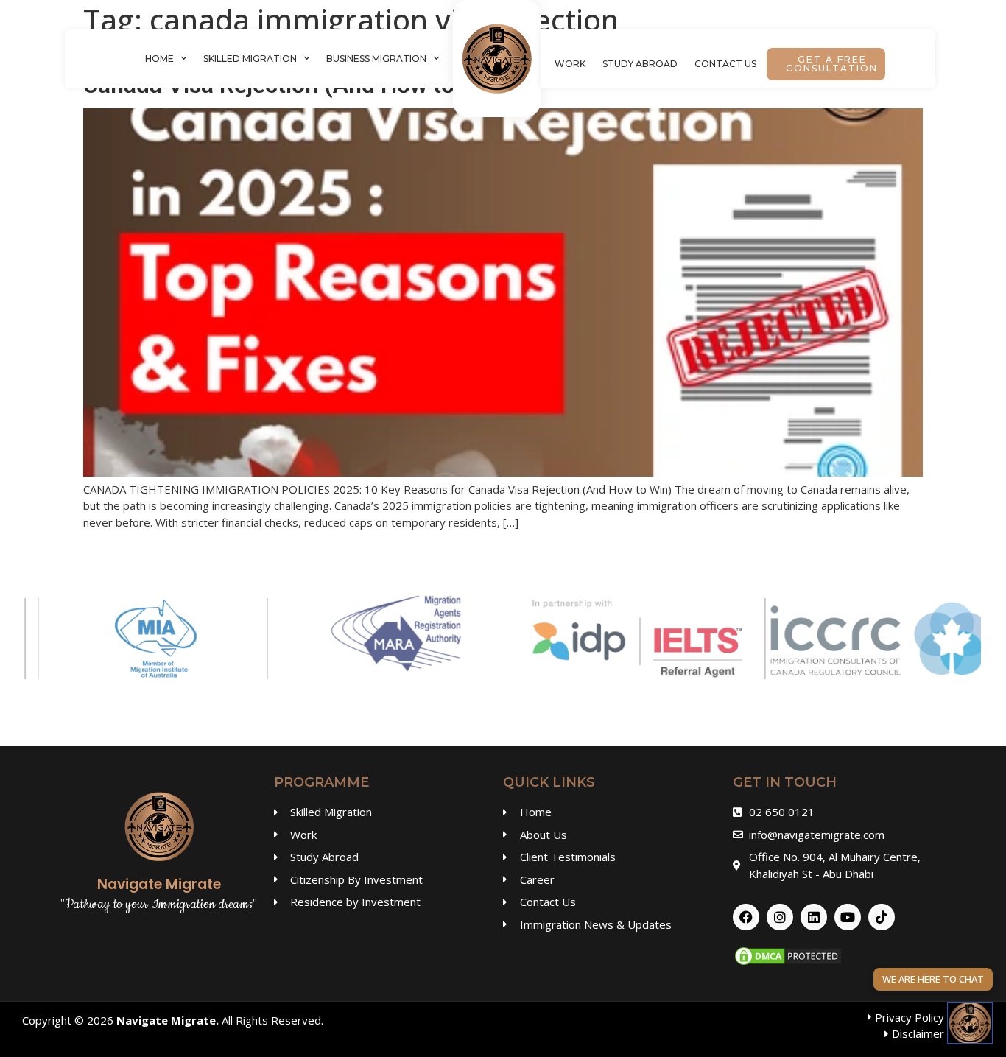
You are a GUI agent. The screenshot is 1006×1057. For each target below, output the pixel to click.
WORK (570, 63)
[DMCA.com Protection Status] (788, 962)
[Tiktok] (881, 917)
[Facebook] (746, 917)
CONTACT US (725, 63)
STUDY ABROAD (640, 63)
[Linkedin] (814, 917)
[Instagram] (780, 917)
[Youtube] (847, 917)
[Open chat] (970, 1023)
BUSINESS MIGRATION (376, 58)
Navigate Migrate (166, 1020)
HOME (159, 58)
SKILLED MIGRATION (250, 58)
